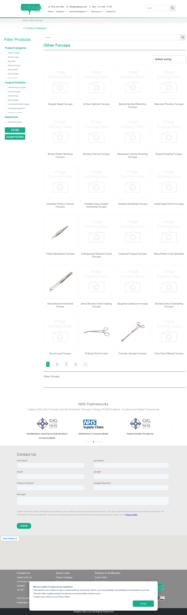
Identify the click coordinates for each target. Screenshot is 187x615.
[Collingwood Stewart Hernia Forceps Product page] (96, 232)
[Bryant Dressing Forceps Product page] (169, 132)
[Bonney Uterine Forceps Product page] (96, 132)
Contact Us (111, 11)
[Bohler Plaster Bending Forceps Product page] (60, 132)
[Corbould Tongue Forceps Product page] (133, 232)
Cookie (98, 577)
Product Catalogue (64, 577)
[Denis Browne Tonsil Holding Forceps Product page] (96, 282)
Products (60, 11)
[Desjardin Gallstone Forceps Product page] (133, 282)
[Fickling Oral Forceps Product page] (96, 331)
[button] (14, 424)
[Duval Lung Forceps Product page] (60, 331)
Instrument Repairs (77, 11)
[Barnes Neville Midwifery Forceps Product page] (133, 82)
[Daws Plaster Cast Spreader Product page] (169, 232)
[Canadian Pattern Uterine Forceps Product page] (60, 182)
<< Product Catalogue (34, 28)
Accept (143, 603)
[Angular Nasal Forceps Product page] (60, 82)
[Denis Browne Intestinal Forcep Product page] (60, 282)
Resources (96, 11)
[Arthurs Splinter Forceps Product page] (96, 82)
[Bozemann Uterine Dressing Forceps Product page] (133, 132)
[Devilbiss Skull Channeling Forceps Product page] (169, 282)
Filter (15, 130)
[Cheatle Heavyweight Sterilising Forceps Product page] (96, 182)
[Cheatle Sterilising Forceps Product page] (133, 182)
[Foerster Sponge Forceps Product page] (133, 331)
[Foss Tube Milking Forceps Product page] (169, 331)
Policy (104, 577)
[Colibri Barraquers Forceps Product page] (60, 232)
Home (50, 11)
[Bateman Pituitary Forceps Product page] (169, 82)
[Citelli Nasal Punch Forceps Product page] (169, 182)
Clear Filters (15, 136)
